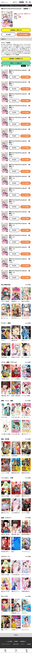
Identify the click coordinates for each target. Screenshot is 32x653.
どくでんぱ (20, 13)
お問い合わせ (16, 644)
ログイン (15, 2)
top (2, 5)
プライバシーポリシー (6, 644)
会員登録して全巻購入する (16, 58)
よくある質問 (9, 641)
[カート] (30, 2)
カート (16, 651)
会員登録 (21, 2)
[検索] (27, 2)
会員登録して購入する (16, 30)
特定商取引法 (23, 641)
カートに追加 (23, 34)
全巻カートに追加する (16, 63)
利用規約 (16, 641)
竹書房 (19, 17)
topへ (16, 635)
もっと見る (28, 284)
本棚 (26, 651)
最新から (29, 65)
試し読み (8, 34)
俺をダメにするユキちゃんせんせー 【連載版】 (19, 5)
